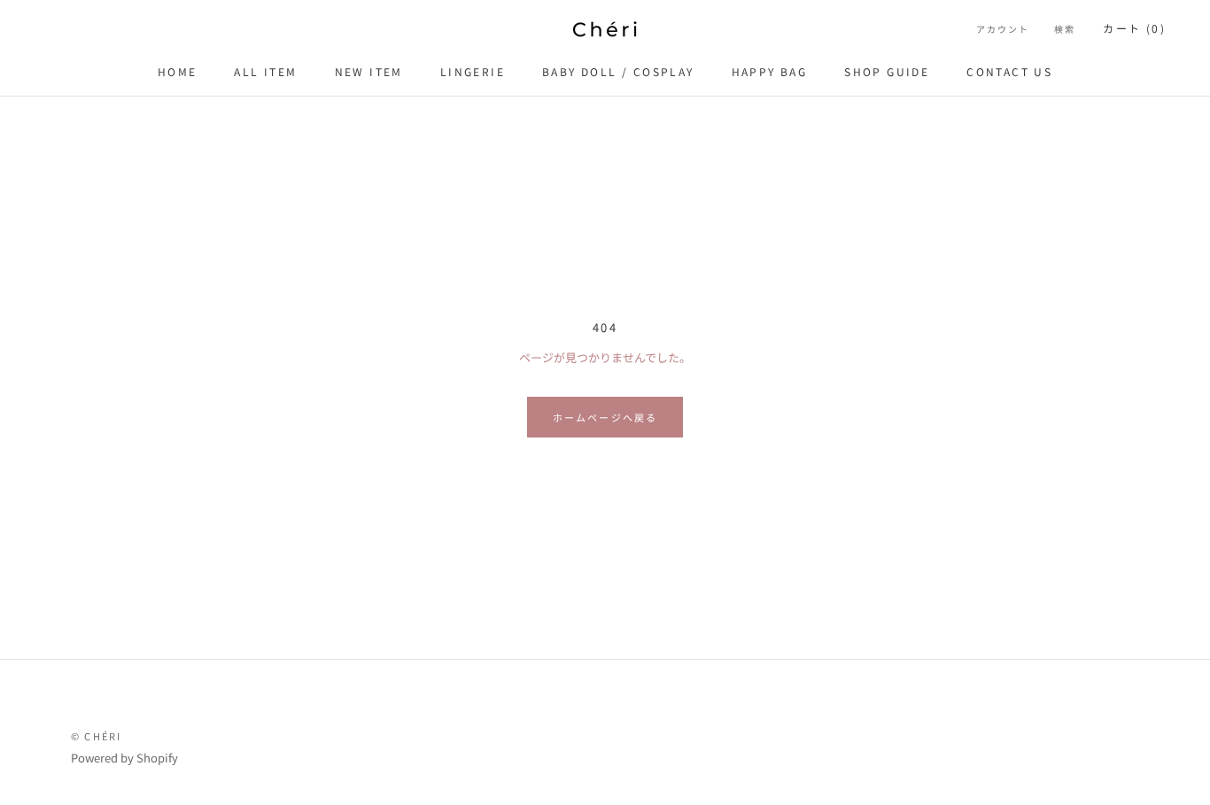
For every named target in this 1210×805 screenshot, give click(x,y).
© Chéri (96, 736)
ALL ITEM (265, 71)
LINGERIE (472, 71)
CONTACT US (1009, 71)
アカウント (1002, 28)
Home (178, 71)
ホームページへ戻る (605, 417)
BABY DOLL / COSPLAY (618, 71)
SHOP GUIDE (886, 71)
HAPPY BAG (770, 71)
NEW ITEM (369, 71)
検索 (1064, 28)
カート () (1134, 27)
